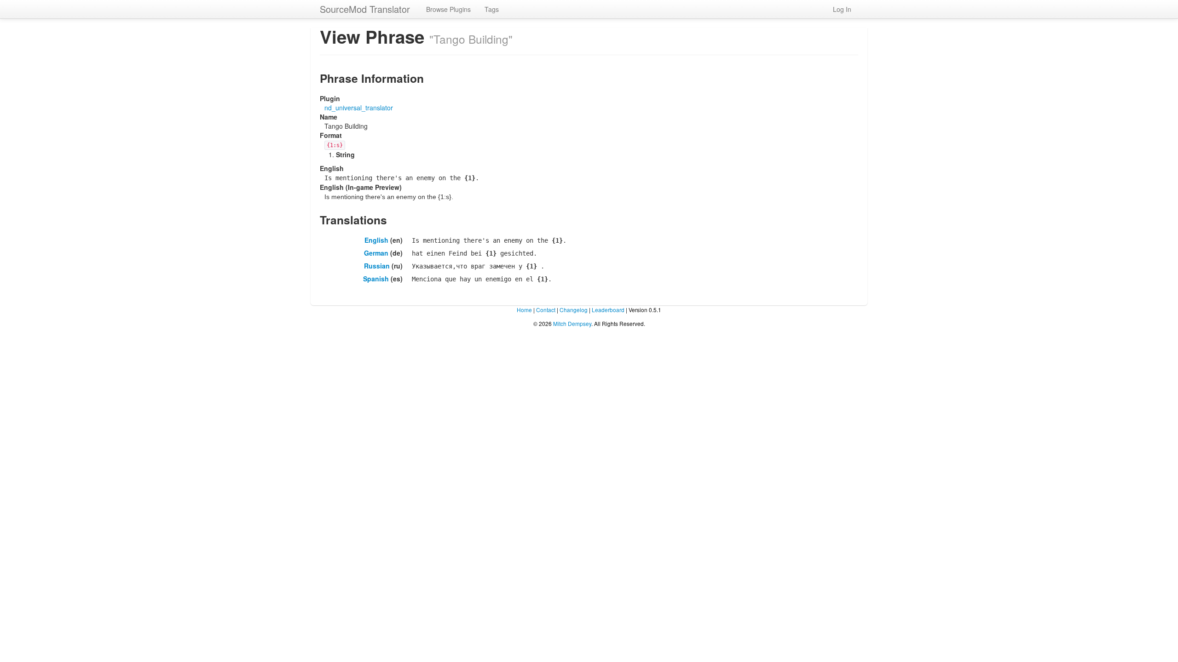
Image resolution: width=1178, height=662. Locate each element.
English (376, 240)
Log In (842, 9)
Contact (545, 310)
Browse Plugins (448, 9)
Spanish (376, 278)
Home (524, 310)
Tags (492, 9)
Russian (377, 265)
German (376, 252)
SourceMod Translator (365, 9)
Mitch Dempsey (572, 323)
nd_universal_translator (358, 107)
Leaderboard (608, 310)
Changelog (574, 310)
